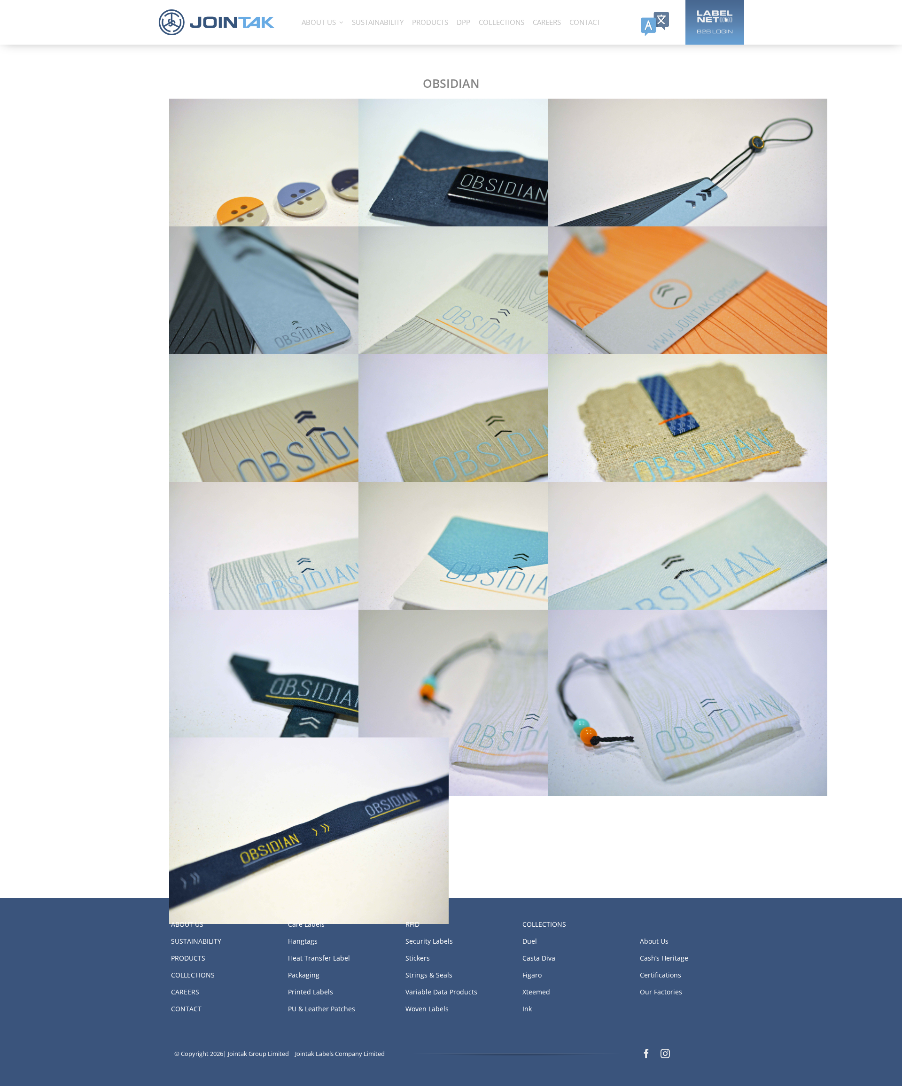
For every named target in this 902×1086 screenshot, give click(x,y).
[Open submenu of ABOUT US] (341, 22)
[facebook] (646, 1053)
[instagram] (665, 1053)
